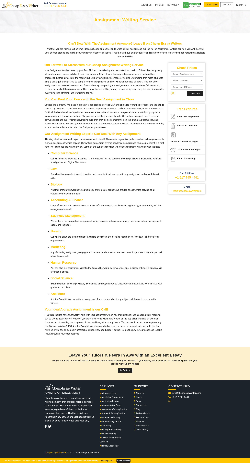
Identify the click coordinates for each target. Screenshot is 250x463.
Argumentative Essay (111, 405)
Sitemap (139, 421)
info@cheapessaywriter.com (186, 191)
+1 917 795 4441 (56, 6)
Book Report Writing (110, 417)
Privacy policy (106, 461)
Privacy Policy (142, 425)
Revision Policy (142, 413)
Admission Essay (109, 393)
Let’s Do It (125, 370)
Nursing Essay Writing (111, 429)
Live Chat (227, 4)
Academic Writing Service (113, 413)
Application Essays (110, 401)
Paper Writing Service (111, 421)
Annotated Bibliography (112, 397)
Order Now (211, 4)
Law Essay (106, 425)
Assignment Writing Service (114, 409)
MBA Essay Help (108, 433)
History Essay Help (110, 446)
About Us (146, 5)
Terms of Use (142, 417)
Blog (137, 409)
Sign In (242, 5)
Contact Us (140, 405)
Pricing (159, 5)
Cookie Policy (141, 429)
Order (138, 401)
